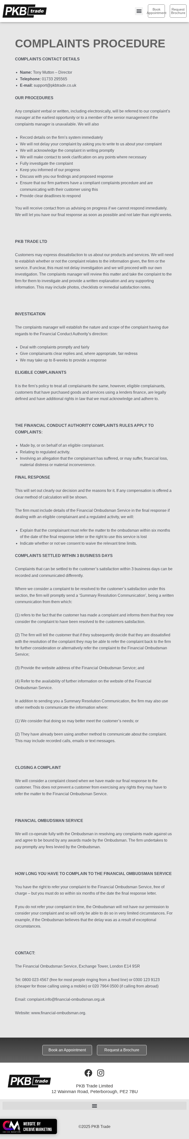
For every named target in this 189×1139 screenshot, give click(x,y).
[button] (139, 11)
